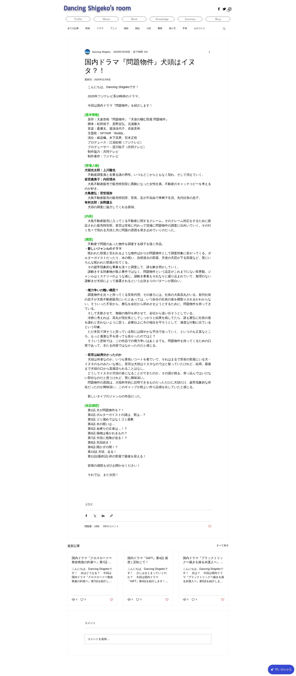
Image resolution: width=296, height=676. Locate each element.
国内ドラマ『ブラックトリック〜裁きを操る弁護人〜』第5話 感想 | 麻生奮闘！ (203, 560)
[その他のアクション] (209, 52)
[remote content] (148, 485)
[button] (224, 28)
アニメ (113, 28)
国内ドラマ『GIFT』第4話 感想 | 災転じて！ (147, 560)
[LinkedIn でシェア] (103, 515)
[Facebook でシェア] (86, 515)
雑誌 (137, 28)
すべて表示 (223, 545)
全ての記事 (73, 28)
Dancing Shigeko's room (97, 8)
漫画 (126, 28)
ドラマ (100, 28)
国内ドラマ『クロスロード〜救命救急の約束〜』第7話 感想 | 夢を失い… (92, 560)
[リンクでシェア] (111, 515)
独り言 (172, 28)
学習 (185, 28)
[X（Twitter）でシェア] (94, 515)
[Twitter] (224, 9)
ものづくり (199, 28)
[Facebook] (219, 9)
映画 (87, 28)
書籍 (160, 28)
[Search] (228, 10)
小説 (148, 28)
